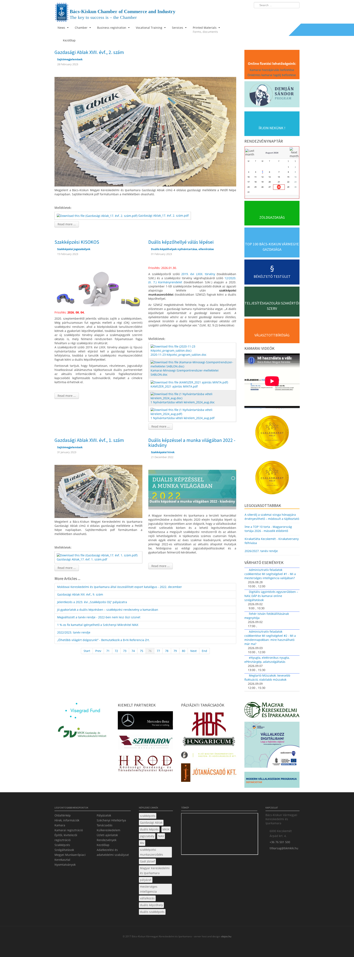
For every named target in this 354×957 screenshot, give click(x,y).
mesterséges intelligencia (148, 889)
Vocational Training (149, 28)
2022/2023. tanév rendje (73, 632)
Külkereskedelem (108, 830)
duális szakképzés (152, 912)
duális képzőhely (151, 905)
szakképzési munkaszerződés (151, 852)
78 (166, 651)
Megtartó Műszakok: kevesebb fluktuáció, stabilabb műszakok (267, 677)
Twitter (280, 13)
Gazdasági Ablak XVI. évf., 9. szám (80, 594)
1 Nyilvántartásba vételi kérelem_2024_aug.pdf (182, 418)
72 (116, 651)
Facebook (272, 13)
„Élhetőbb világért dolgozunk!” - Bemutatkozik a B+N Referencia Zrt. (103, 640)
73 (124, 651)
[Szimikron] (145, 743)
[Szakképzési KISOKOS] (98, 286)
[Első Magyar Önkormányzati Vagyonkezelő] (208, 756)
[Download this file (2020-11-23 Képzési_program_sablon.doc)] (193, 348)
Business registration (112, 28)
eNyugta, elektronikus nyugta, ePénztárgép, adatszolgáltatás (266, 660)
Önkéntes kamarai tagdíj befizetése (272, 75)
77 (158, 651)
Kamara (59, 825)
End (204, 651)
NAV (161, 836)
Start (87, 651)
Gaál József (147, 861)
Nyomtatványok (65, 865)
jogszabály (147, 836)
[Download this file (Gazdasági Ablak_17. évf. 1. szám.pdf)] (97, 555)
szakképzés (147, 816)
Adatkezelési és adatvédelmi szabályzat (113, 852)
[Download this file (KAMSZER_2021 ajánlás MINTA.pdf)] (190, 382)
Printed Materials (205, 30)
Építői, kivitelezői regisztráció (65, 837)
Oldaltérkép (62, 815)
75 (141, 651)
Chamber (81, 28)
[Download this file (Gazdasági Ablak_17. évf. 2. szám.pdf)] (97, 215)
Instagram (287, 13)
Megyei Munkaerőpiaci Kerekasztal (70, 857)
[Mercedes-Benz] (145, 722)
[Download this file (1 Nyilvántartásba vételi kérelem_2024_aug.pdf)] (193, 412)
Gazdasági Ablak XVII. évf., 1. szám (89, 440)
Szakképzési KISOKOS (76, 242)
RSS (295, 13)
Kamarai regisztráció (68, 830)
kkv (142, 843)
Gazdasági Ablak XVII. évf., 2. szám (89, 52)
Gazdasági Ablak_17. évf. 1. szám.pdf (82, 559)
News (62, 28)
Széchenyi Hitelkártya (111, 820)
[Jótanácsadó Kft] (208, 774)
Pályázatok (104, 815)
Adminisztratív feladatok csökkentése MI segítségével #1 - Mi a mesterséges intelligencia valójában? (270, 574)
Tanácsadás (104, 825)
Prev (98, 651)
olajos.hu (225, 936)
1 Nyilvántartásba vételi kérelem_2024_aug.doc (183, 402)
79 (175, 651)
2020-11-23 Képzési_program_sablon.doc (178, 355)
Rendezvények (106, 840)
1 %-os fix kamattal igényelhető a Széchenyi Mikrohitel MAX (97, 625)
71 (108, 651)
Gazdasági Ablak (151, 822)
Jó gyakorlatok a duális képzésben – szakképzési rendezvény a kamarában (107, 610)
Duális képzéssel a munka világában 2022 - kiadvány (191, 442)
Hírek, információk (66, 820)
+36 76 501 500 (280, 842)
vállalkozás (147, 898)
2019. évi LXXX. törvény (198, 274)
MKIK (166, 829)
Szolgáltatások (64, 850)
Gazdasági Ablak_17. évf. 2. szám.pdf (163, 215)
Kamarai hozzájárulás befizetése (272, 70)
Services (178, 28)
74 (133, 651)
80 (183, 651)
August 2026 (272, 152)
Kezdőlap (103, 845)
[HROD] (145, 764)
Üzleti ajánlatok (107, 835)
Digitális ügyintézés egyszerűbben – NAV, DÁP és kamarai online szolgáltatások (271, 596)
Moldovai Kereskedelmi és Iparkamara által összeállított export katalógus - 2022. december (119, 587)
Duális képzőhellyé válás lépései (181, 242)
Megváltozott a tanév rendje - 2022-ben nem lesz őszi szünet (98, 617)
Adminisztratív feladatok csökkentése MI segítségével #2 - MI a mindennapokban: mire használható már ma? (270, 638)
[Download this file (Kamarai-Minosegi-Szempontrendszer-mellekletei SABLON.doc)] (193, 364)
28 (279, 187)
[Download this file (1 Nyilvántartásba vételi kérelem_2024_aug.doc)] (193, 396)
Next (193, 651)
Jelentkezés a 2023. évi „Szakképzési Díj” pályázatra (92, 602)
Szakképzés (62, 845)
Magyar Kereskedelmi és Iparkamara (155, 870)
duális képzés (149, 829)
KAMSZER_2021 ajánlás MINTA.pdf (174, 386)
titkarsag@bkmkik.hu (284, 848)
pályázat (145, 880)
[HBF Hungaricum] (208, 730)
